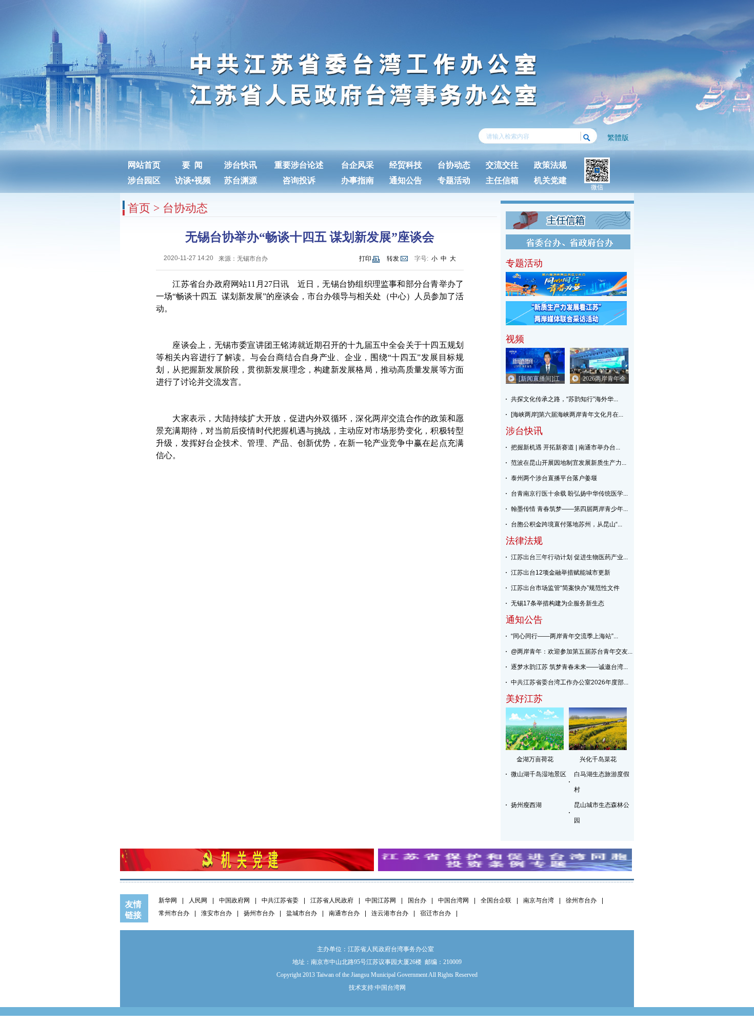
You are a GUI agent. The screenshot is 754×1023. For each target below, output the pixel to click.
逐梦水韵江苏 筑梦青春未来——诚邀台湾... (569, 667)
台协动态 (454, 165)
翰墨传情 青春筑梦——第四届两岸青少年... (569, 509)
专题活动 (454, 180)
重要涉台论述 (299, 165)
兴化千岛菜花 (598, 759)
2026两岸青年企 (604, 378)
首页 (139, 208)
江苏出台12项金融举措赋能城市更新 (560, 572)
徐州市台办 (581, 900)
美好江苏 (524, 699)
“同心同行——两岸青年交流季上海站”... (564, 636)
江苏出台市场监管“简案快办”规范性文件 (565, 588)
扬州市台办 (259, 913)
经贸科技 (405, 165)
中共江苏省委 (280, 900)
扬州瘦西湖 (526, 805)
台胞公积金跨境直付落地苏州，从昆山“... (566, 524)
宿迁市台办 (435, 913)
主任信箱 (502, 180)
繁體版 (618, 137)
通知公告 (405, 180)
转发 (393, 258)
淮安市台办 (216, 913)
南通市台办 (344, 913)
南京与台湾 (538, 900)
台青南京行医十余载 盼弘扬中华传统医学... (569, 493)
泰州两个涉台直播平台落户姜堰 (554, 478)
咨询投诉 (299, 180)
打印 (365, 258)
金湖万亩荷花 (535, 759)
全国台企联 (496, 900)
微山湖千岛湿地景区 (538, 774)
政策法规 (550, 165)
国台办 (417, 900)
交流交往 (502, 165)
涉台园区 (144, 180)
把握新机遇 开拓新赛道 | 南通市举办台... (565, 447)
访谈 (183, 180)
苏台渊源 (240, 180)
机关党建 (550, 180)
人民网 (198, 900)
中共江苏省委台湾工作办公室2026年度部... (569, 682)
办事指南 (357, 180)
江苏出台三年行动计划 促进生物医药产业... (569, 557)
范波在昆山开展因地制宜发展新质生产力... (568, 462)
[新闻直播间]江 (539, 378)
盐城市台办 (301, 913)
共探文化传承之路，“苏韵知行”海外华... (564, 399)
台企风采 (357, 165)
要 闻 (192, 165)
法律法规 (524, 541)
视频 (202, 180)
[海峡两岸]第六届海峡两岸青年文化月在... (567, 414)
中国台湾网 (453, 900)
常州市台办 (173, 913)
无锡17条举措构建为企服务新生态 (557, 603)
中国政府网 (234, 900)
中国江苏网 (380, 900)
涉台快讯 (240, 165)
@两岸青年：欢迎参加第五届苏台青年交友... (571, 651)
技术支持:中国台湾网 (377, 987)
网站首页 (144, 165)
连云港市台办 (389, 913)
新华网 (167, 900)
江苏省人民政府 (331, 900)
